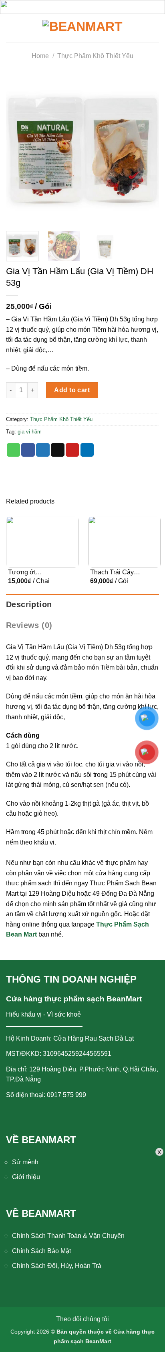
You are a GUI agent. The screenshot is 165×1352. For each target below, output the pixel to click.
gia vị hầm (30, 432)
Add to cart (72, 390)
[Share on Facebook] (28, 450)
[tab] (82, 604)
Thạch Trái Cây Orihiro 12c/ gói (112, 573)
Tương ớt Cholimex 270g (29, 573)
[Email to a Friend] (57, 450)
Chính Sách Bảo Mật (41, 1251)
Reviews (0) (29, 625)
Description (29, 604)
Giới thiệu (26, 1176)
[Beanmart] (82, 28)
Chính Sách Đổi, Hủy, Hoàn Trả (56, 1265)
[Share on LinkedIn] (87, 450)
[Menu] (14, 28)
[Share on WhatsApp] (13, 450)
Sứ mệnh (25, 1162)
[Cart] (153, 28)
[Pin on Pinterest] (72, 450)
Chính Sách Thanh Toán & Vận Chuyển (68, 1235)
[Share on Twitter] (43, 450)
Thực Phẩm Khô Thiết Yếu (95, 55)
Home (40, 55)
